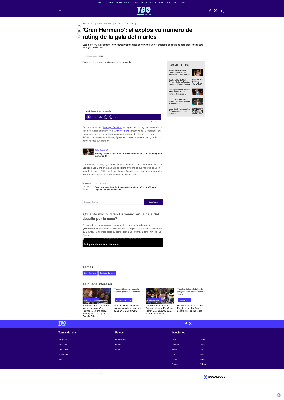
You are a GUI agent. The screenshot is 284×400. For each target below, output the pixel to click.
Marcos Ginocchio (124, 300)
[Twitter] (79, 32)
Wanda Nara (62, 344)
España (118, 344)
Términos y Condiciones (64, 373)
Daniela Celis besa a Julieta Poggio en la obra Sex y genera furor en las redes (190, 308)
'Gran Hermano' (121, 130)
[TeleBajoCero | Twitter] (215, 10)
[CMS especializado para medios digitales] (206, 377)
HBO (169, 2)
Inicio (100, 2)
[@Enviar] (79, 37)
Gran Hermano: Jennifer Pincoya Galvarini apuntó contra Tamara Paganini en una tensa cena (125, 188)
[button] (154, 201)
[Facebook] (79, 27)
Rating (134, 2)
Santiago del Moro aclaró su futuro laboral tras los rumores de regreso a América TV (128, 154)
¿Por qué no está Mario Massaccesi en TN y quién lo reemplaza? (179, 101)
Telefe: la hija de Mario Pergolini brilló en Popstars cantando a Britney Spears (179, 82)
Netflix (152, 2)
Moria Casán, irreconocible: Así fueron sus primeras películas (179, 111)
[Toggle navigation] (60, 11)
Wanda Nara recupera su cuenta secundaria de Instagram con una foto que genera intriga (179, 73)
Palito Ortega (63, 349)
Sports (182, 2)
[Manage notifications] (279, 395)
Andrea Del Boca (91, 300)
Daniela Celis (184, 300)
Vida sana (203, 364)
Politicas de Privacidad (79, 373)
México (117, 349)
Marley (60, 359)
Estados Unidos (120, 339)
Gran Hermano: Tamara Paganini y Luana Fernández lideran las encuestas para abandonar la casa (160, 309)
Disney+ (162, 2)
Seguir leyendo (101, 150)
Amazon (143, 2)
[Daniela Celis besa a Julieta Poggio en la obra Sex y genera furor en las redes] (191, 296)
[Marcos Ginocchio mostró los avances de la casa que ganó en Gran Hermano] (128, 296)
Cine (175, 2)
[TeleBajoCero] (99, 323)
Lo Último (109, 2)
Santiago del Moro (107, 273)
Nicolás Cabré (63, 339)
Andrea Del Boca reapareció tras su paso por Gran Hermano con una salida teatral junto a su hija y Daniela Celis (96, 311)
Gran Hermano (90, 273)
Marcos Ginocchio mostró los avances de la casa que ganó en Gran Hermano (127, 308)
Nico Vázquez (63, 354)
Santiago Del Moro (112, 127)
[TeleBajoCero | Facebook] (210, 10)
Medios (119, 2)
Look (126, 2)
